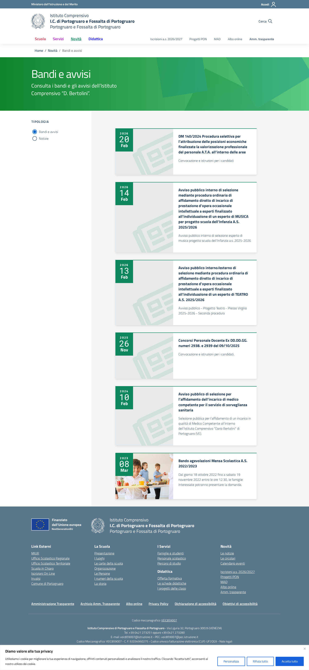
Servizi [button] (58, 39)
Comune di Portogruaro (47, 583)
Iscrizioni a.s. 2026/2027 (166, 39)
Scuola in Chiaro (42, 568)
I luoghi (99, 558)
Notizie (44, 138)
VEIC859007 (169, 620)
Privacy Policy (158, 603)
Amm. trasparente (262, 39)
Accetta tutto (290, 661)
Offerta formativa (169, 578)
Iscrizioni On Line (43, 573)
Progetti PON (198, 39)
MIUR (35, 553)
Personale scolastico (171, 558)
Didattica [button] (95, 39)
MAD (217, 39)
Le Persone (102, 573)
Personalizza (231, 661)
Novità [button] (76, 39)
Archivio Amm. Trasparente (100, 603)
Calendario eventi (233, 563)
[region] (154, 657)
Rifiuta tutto (260, 661)
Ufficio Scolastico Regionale (50, 558)
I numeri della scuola (108, 578)
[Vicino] (304, 648)
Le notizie (227, 553)
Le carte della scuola (108, 563)
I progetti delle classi (171, 588)
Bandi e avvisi (48, 131)
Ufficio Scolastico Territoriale (50, 563)
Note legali (225, 641)
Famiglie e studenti (170, 553)
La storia (100, 583)
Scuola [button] (40, 39)
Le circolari (228, 558)
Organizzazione (105, 568)
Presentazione (104, 553)
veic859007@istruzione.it (136, 637)
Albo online (235, 39)
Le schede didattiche (171, 583)
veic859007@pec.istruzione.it (179, 637)
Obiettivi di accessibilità (240, 603)
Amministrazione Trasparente (52, 603)
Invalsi (35, 578)
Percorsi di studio (169, 563)
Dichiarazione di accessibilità (195, 603)
